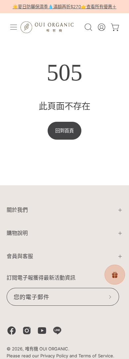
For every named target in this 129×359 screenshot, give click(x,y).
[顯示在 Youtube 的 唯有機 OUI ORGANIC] (42, 331)
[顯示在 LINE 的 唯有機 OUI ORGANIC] (57, 331)
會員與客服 (20, 256)
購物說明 (17, 233)
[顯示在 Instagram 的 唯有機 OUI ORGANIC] (27, 331)
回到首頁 (64, 130)
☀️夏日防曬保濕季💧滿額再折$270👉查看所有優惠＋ (64, 6)
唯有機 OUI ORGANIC (46, 348)
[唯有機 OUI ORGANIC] (47, 27)
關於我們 (17, 210)
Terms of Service (95, 355)
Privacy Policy (54, 355)
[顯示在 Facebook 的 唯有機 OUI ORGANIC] (12, 331)
